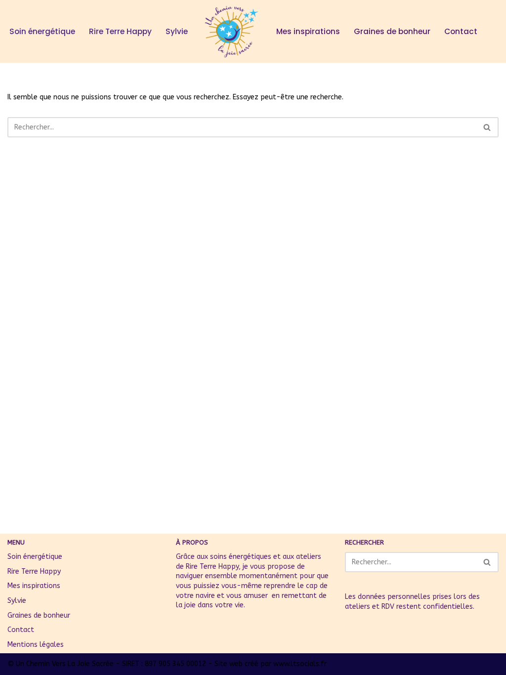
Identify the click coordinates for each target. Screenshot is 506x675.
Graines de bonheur (392, 31)
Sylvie (177, 31)
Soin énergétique (42, 31)
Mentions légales (35, 644)
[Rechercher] (487, 127)
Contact (460, 31)
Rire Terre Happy (120, 31)
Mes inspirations (308, 31)
